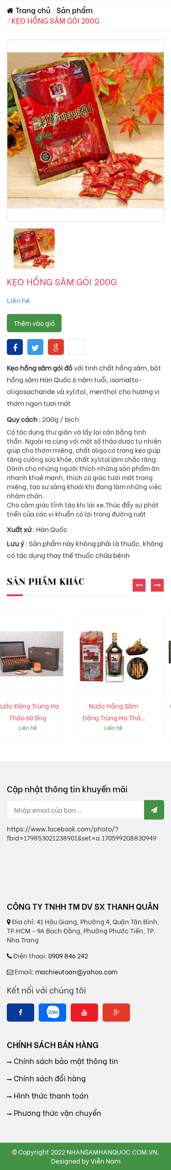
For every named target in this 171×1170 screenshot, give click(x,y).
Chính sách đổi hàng (49, 1078)
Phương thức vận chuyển (56, 1113)
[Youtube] (84, 1012)
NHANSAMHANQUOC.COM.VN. (113, 1151)
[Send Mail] (154, 810)
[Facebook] (20, 1012)
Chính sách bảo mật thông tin (65, 1061)
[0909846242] (52, 1012)
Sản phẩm (75, 10)
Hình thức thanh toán (50, 1095)
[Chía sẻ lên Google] (56, 347)
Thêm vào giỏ (34, 323)
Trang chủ (32, 10)
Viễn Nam (105, 1160)
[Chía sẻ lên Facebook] (15, 347)
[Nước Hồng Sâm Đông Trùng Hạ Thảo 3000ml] (57, 654)
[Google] (116, 1012)
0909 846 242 (68, 955)
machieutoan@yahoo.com (76, 971)
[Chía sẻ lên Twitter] (35, 347)
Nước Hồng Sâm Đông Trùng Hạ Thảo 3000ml (58, 712)
